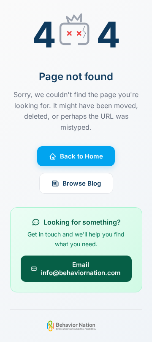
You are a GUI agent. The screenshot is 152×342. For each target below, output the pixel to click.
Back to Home (81, 156)
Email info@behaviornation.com (81, 269)
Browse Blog (81, 183)
